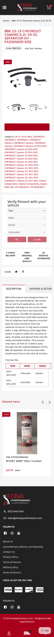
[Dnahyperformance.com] (27, 7)
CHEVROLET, (39, 136)
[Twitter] (16, 271)
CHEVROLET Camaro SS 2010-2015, (30, 146)
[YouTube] (18, 533)
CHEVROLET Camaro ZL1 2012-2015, (21, 165)
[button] (27, 633)
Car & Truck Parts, (24, 136)
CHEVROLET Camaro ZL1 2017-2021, (21, 174)
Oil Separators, (22, 187)
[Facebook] (23, 271)
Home (6, 20)
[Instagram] (12, 533)
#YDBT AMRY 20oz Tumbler (24, 461)
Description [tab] (13, 288)
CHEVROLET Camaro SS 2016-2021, (21, 155)
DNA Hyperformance (17, 457)
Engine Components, (29, 184)
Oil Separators (37, 187)
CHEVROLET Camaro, (24, 143)
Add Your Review (33, 48)
